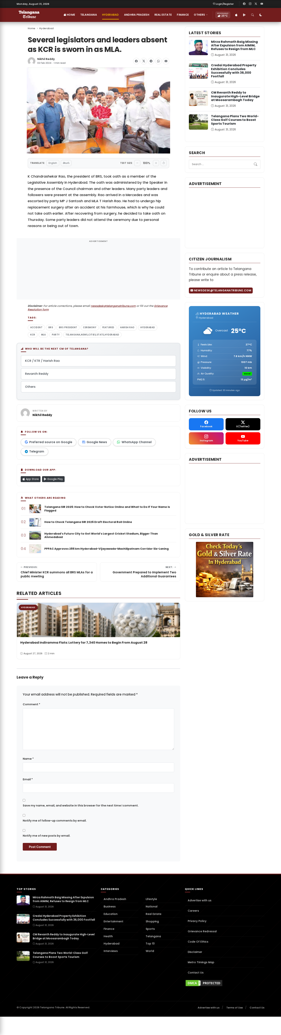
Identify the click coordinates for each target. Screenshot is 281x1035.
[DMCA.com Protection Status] (224, 983)
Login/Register (225, 4)
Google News (97, 442)
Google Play (54, 479)
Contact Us (196, 972)
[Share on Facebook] (136, 61)
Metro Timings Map (201, 962)
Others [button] (199, 15)
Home (70, 15)
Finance (183, 15)
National (152, 906)
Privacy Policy (197, 921)
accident (36, 327)
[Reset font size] (164, 163)
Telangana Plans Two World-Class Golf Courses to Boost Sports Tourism (235, 120)
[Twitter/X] (256, 3)
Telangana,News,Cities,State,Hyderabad (92, 334)
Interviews (111, 951)
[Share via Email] (166, 61)
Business (110, 906)
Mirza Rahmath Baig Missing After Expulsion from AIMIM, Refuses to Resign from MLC (234, 45)
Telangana (88, 15)
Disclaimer (195, 952)
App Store (32, 479)
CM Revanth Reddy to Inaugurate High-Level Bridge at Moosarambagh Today (235, 96)
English (53, 163)
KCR (32, 334)
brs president (68, 327)
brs (50, 327)
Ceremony (89, 327)
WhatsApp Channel (137, 442)
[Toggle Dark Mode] (260, 15)
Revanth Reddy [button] (36, 374)
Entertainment (113, 921)
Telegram (36, 451)
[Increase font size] (156, 163)
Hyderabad (110, 15)
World (150, 951)
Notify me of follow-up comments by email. (55, 821)
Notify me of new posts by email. (46, 836)
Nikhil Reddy (46, 59)
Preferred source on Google (50, 442)
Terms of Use (234, 1007)
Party (56, 334)
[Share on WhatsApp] (158, 61)
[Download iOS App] (236, 15)
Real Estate (163, 15)
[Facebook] (244, 3)
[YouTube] (261, 3)
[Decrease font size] (137, 163)
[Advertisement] (98, 271)
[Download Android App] (244, 15)
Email (28, 779)
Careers (193, 911)
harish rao (127, 327)
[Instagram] (250, 3)
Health (108, 936)
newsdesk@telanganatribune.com (113, 306)
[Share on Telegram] (151, 61)
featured (108, 327)
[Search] (252, 15)
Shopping (152, 921)
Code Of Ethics (198, 942)
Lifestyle (151, 899)
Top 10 (150, 943)
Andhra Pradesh (136, 15)
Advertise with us (199, 900)
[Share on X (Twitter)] (143, 61)
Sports (150, 929)
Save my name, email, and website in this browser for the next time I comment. (81, 805)
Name (28, 759)
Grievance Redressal (202, 931)
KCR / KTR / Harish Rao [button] (42, 361)
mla (43, 334)
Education (111, 914)
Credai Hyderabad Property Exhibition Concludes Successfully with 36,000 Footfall (233, 70)
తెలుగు (66, 163)
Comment (31, 704)
